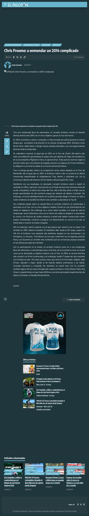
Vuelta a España (53, 473)
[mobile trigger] (6, 4)
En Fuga (48, 384)
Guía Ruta (56, 45)
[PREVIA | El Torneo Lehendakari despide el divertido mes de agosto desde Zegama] (29, 404)
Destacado (46, 45)
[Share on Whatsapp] (20, 57)
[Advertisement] (44, 24)
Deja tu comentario (74, 299)
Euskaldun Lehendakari (43, 409)
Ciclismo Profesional (13, 45)
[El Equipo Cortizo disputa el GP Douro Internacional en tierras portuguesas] (29, 382)
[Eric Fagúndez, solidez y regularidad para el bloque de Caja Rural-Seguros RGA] (29, 393)
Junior (38, 374)
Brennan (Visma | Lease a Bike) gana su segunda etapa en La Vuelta (55, 480)
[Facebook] (78, 504)
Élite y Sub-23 (40, 384)
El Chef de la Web (71, 511)
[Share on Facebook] (13, 57)
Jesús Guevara (17, 65)
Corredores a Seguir (31, 45)
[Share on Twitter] (17, 57)
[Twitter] (81, 504)
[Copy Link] (24, 57)
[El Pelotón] (19, 4)
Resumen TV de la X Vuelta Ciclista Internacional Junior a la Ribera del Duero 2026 (49, 368)
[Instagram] (84, 504)
